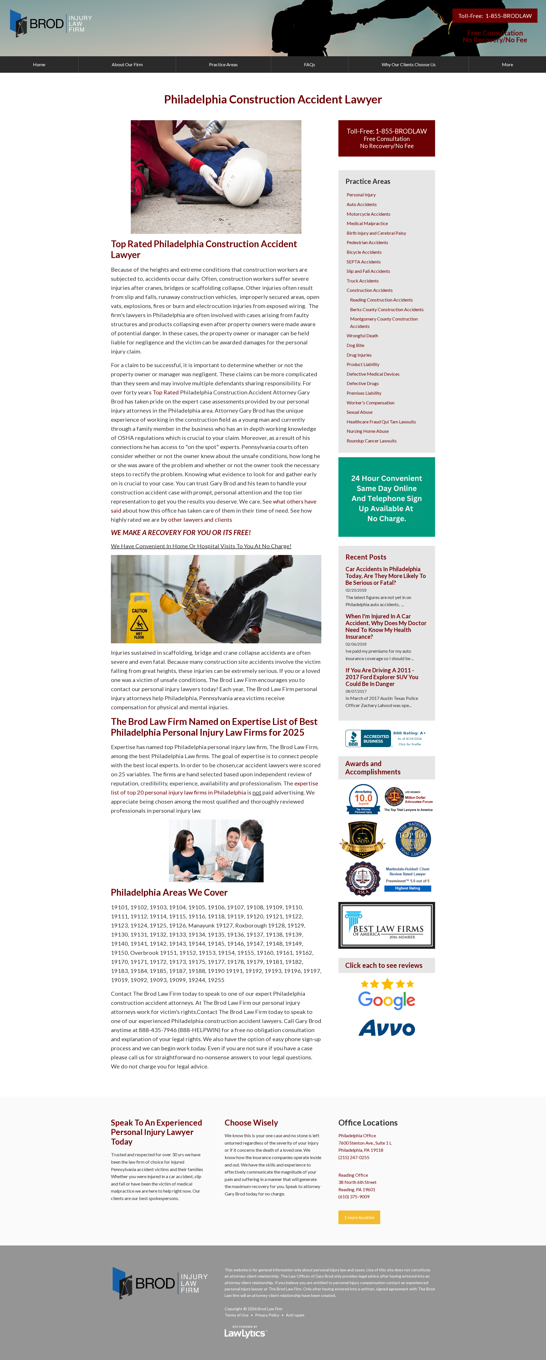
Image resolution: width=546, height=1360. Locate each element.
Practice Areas (223, 64)
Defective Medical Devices (373, 374)
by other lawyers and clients (196, 519)
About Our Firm (127, 64)
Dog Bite (355, 345)
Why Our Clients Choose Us (409, 64)
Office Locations (368, 1122)
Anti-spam (295, 1315)
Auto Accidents (362, 204)
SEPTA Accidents (364, 261)
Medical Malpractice (367, 223)
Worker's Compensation (370, 402)
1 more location (359, 1217)
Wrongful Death (362, 335)
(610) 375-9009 (353, 1196)
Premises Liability (364, 393)
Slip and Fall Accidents (368, 271)
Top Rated (166, 392)
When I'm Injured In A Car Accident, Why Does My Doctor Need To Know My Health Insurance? (386, 626)
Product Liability (363, 364)
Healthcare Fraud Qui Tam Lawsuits (381, 421)
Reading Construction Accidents (381, 299)
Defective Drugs (363, 383)
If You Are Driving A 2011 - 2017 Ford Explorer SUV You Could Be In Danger (382, 677)
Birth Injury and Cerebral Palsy (376, 233)
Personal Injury (361, 194)
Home (39, 64)
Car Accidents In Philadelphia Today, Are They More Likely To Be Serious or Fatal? (386, 575)
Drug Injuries (359, 354)
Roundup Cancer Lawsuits (372, 440)
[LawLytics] (246, 1332)
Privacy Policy (267, 1315)
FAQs (309, 64)
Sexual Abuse (360, 412)
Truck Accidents (363, 280)
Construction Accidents (370, 290)
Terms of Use (237, 1315)
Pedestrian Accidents (367, 242)
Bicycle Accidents (364, 252)
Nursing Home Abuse (368, 431)
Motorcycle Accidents (368, 214)
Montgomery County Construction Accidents (384, 322)
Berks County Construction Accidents (387, 309)
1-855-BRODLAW (508, 15)
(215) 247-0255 (353, 1157)
